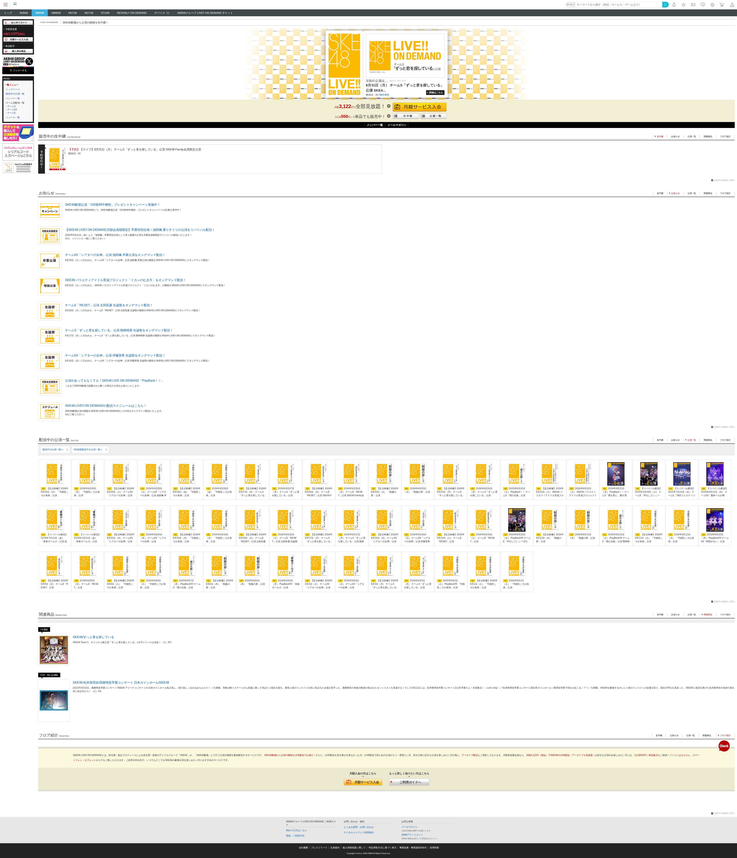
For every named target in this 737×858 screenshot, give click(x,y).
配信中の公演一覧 (15, 93)
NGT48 (88, 12)
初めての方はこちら (296, 830)
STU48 (105, 12)
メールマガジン (397, 124)
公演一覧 (691, 136)
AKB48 (24, 12)
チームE (11, 112)
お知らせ (675, 136)
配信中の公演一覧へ (53, 449)
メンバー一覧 (13, 98)
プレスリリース (319, 847)
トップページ (13, 89)
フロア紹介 (725, 136)
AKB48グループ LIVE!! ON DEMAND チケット (205, 12)
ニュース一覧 (13, 117)
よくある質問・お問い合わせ (359, 827)
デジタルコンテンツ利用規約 (359, 832)
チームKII (12, 109)
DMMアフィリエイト (412, 834)
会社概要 (303, 847)
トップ (8, 12)
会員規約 (335, 847)
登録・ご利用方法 (295, 835)
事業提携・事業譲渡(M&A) (413, 847)
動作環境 (384, 94)
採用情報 (434, 847)
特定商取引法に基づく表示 (382, 847)
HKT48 (72, 12)
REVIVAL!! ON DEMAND (132, 12)
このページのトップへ (724, 180)
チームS (11, 106)
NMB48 (56, 12)
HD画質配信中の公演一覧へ (88, 449)
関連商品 (708, 136)
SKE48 (40, 12)
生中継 (660, 193)
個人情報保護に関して (354, 847)
